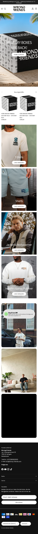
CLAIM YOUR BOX (19, 53)
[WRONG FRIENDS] (19, 7)
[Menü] (2, 7)
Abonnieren (19, 501)
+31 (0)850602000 (12, 458)
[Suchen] (6, 7)
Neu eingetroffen (19, 91)
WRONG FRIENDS (9, 526)
